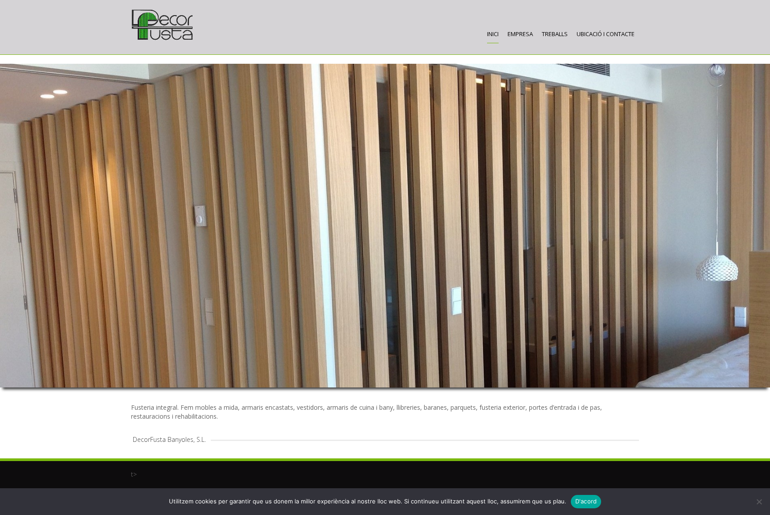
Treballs (555, 34)
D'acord (586, 501)
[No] (758, 501)
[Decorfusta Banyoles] (162, 25)
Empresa (520, 34)
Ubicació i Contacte (606, 34)
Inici (493, 34)
